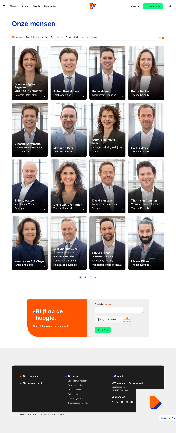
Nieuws (25, 6)
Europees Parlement (74, 37)
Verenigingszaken (75, 399)
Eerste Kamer (57, 37)
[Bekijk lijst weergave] (160, 38)
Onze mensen (31, 376)
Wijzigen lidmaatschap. (48, 414)
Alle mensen (17, 37)
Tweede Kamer (32, 37)
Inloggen (135, 6)
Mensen (13, 6)
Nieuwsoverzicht (32, 383)
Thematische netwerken (78, 403)
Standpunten (50, 6)
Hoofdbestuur (91, 37)
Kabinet (45, 37)
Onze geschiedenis (76, 385)
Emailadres (103, 304)
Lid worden (155, 6)
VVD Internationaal (76, 390)
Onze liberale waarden (77, 381)
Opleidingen (73, 394)
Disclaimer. (62, 414)
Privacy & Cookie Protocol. (29, 414)
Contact (118, 376)
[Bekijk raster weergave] (163, 38)
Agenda (36, 6)
